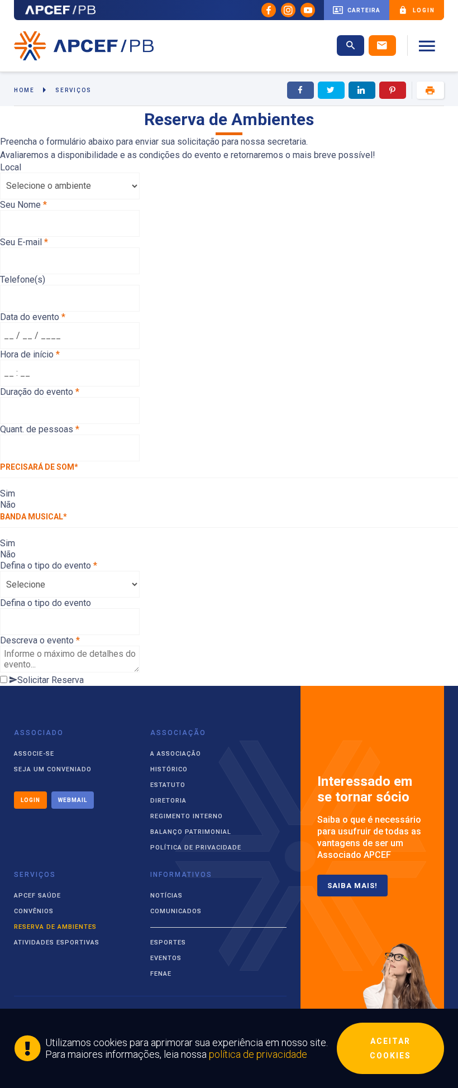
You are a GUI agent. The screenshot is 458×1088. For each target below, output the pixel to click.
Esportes (168, 942)
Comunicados (176, 911)
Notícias (166, 895)
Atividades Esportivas (56, 942)
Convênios (34, 911)
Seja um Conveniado (53, 769)
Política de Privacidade (195, 847)
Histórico (169, 769)
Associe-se (34, 753)
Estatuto (167, 785)
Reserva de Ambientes (55, 926)
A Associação (175, 753)
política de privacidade (258, 1054)
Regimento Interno (186, 816)
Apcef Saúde (37, 895)
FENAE (160, 973)
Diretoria (168, 800)
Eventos (166, 958)
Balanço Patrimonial (190, 832)
